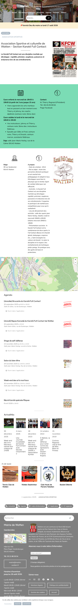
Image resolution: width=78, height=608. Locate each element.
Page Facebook (46, 108)
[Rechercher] (49, 18)
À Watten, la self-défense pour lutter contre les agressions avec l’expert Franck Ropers (45, 447)
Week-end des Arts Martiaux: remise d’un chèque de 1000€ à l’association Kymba (33, 447)
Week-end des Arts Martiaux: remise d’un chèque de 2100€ (8, 445)
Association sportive (12, 37)
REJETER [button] (17, 603)
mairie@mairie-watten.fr (15, 563)
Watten (24, 6)
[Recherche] (70, 518)
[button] (39, 274)
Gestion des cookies (38, 592)
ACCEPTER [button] (26, 603)
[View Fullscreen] (2, 259)
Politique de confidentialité (59, 585)
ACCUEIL (5, 33)
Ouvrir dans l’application (15, 311)
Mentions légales (37, 585)
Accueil (54, 592)
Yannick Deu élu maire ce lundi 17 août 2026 (40, 25)
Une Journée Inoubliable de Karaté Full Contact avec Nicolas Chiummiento (21, 446)
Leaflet (76, 290)
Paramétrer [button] (8, 604)
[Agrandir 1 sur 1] (72, 158)
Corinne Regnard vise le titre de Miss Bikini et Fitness (56, 445)
